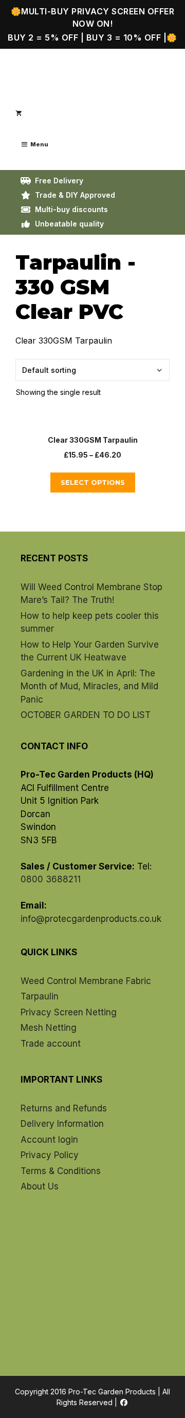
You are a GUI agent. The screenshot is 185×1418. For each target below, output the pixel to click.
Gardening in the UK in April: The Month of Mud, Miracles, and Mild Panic (89, 686)
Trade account (51, 1043)
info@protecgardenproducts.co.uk (91, 919)
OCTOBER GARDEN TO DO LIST (86, 715)
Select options (93, 482)
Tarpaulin (40, 996)
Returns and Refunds (64, 1108)
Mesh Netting (49, 1028)
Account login (49, 1140)
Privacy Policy (50, 1155)
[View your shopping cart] (18, 113)
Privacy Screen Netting (69, 1012)
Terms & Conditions (61, 1171)
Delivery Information (62, 1124)
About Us (40, 1186)
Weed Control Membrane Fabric (86, 981)
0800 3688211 (51, 879)
